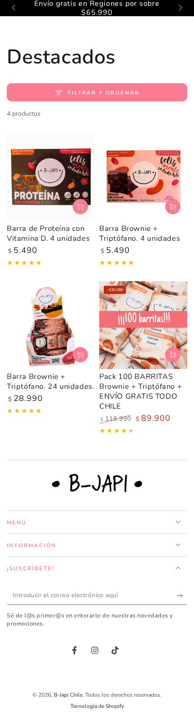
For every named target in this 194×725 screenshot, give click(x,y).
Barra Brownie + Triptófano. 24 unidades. (50, 381)
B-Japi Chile (68, 694)
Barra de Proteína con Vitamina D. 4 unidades (48, 233)
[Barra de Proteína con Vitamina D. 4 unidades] (51, 177)
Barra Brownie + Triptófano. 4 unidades (139, 233)
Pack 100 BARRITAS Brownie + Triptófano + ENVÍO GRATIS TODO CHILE (140, 391)
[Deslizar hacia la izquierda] (14, 8)
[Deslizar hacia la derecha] (179, 8)
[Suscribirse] (182, 596)
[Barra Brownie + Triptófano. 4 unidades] (143, 177)
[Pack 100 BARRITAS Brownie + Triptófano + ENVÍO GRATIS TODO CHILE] (143, 325)
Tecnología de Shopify (97, 706)
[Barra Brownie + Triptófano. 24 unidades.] (51, 325)
